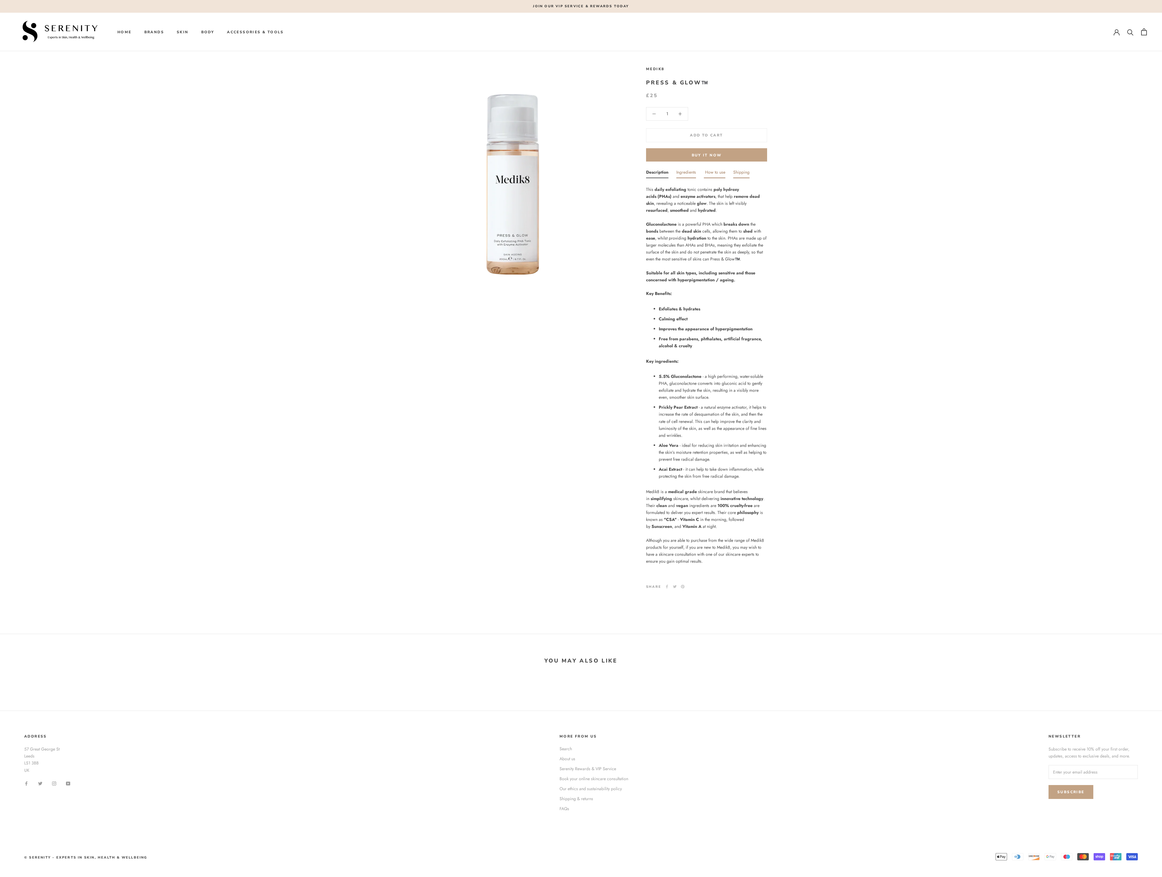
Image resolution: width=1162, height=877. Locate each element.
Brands (154, 32)
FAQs (564, 809)
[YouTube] (68, 783)
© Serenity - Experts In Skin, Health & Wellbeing (85, 857)
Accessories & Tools (255, 32)
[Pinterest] (682, 586)
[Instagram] (54, 783)
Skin (183, 32)
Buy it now (707, 155)
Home (124, 32)
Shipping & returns (576, 799)
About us (567, 759)
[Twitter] (675, 586)
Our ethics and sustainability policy (591, 789)
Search (566, 749)
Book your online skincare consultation (594, 779)
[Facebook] (667, 586)
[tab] (657, 173)
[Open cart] (1144, 31)
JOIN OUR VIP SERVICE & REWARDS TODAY (581, 6)
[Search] (1130, 32)
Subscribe (1071, 792)
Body (208, 32)
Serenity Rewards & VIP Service (588, 769)
